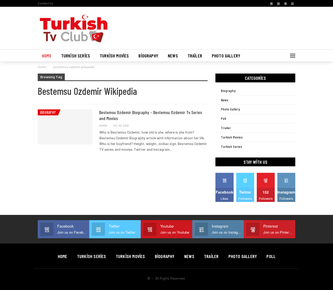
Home (47, 55)
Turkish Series (75, 55)
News (173, 55)
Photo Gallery (226, 55)
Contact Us (45, 3)
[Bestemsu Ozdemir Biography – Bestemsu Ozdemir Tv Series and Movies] (65, 126)
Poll (223, 118)
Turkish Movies (114, 55)
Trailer (195, 55)
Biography (148, 55)
